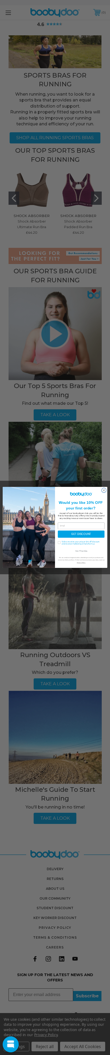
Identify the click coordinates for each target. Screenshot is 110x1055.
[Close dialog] (103, 490)
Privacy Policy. (81, 563)
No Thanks (81, 551)
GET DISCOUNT (81, 534)
